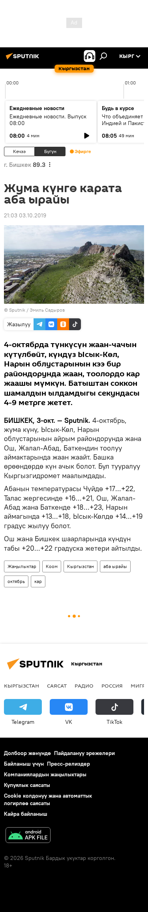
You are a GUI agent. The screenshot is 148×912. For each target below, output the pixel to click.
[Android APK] (28, 836)
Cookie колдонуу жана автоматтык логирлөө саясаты (48, 799)
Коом (52, 566)
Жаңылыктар (21, 566)
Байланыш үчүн (24, 763)
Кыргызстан (80, 566)
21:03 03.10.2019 (25, 215)
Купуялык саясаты (27, 785)
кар (38, 581)
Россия (112, 685)
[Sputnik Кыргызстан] (23, 59)
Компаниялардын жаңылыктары (45, 774)
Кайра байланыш (25, 813)
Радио (84, 685)
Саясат (57, 685)
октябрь (16, 581)
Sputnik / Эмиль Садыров (37, 310)
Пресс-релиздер (68, 763)
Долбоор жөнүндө (27, 753)
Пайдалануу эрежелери (84, 753)
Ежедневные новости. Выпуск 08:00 (47, 120)
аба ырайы (115, 566)
